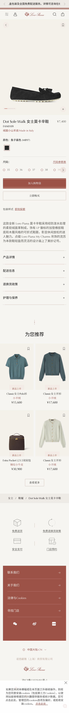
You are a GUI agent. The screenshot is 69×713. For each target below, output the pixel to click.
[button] (4, 4)
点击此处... (41, 703)
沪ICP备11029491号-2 (34, 680)
